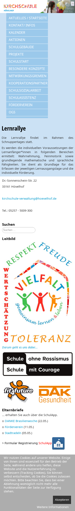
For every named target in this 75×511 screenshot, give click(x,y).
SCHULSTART (19, 61)
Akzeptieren (62, 499)
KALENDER (17, 32)
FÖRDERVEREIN (20, 105)
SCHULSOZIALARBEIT (25, 90)
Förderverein (14, 427)
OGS (12, 112)
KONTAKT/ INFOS (22, 25)
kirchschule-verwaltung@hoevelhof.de (29, 198)
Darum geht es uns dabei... (20, 347)
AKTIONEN (17, 40)
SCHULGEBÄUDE (21, 47)
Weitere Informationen (53, 507)
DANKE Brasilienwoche (21, 421)
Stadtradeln (13, 433)
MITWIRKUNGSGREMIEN (27, 76)
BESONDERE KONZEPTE (27, 69)
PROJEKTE (16, 54)
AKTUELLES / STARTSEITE (28, 18)
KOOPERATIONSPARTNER (28, 83)
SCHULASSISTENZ (22, 98)
